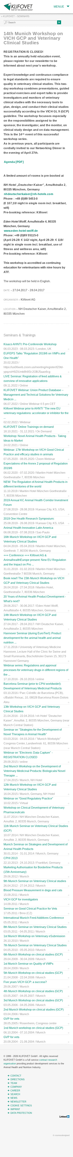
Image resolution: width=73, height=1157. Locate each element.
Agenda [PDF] (14, 161)
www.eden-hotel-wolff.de (21, 230)
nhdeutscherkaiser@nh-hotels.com (28, 194)
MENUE (59, 6)
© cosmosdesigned (61, 1135)
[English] (2, 2)
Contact (15, 1075)
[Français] (6, 2)
